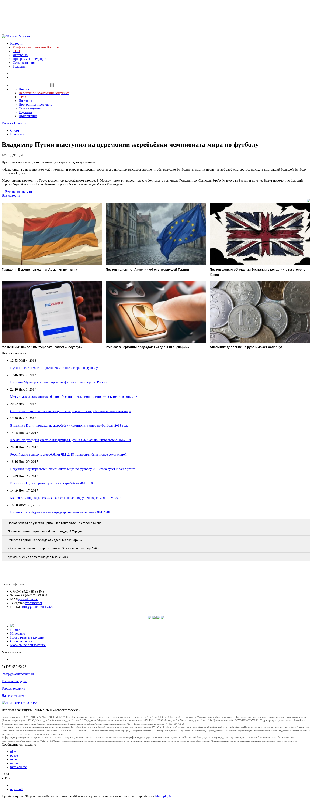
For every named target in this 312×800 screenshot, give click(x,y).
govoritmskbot (28, 599)
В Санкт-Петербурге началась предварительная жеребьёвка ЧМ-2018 (60, 512)
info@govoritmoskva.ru (37, 607)
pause (14, 755)
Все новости (11, 195)
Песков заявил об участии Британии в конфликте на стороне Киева (54, 523)
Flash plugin (163, 796)
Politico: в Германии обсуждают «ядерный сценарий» (45, 540)
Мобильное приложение (28, 645)
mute (13, 759)
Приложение (28, 116)
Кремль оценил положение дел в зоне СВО (38, 557)
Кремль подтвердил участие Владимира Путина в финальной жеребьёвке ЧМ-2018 (70, 440)
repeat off (16, 789)
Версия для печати (18, 191)
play (13, 751)
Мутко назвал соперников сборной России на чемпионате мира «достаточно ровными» (73, 396)
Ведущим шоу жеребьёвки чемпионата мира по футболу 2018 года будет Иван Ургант (72, 469)
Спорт (14, 130)
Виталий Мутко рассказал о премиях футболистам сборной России (58, 382)
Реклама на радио (14, 681)
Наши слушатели (14, 695)
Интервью (20, 55)
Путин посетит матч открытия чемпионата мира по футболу (54, 368)
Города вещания (13, 688)
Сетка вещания (24, 62)
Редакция (19, 66)
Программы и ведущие (29, 59)
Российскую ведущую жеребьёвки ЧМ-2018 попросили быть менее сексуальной (68, 454)
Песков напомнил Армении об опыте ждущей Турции (45, 531)
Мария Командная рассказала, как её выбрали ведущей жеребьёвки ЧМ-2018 (65, 498)
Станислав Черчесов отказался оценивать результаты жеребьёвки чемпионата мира (70, 411)
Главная (7, 123)
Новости (16, 43)
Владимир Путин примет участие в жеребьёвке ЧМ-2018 (51, 483)
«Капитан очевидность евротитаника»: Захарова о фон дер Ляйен (54, 548)
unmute (15, 763)
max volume (18, 767)
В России (17, 134)
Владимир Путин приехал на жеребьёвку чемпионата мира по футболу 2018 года (69, 425)
